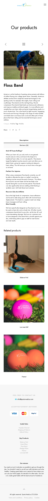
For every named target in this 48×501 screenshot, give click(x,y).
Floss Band (24, 446)
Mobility (12, 124)
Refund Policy (24, 432)
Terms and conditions (15, 498)
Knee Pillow (24, 444)
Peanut (24, 377)
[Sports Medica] (24, 4)
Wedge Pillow (24, 448)
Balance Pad (24, 277)
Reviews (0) (24, 145)
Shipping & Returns (24, 430)
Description (24, 140)
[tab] (24, 140)
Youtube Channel (24, 428)
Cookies (36, 498)
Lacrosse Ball (24, 327)
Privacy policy (28, 498)
